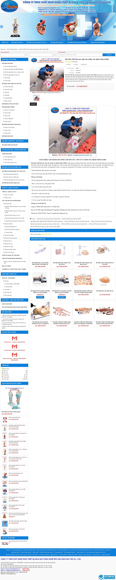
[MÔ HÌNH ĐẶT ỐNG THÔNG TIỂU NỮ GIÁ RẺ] (61, 251)
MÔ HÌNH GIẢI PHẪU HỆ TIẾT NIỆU (18, 521)
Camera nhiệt (9, 232)
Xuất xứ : (72, 70)
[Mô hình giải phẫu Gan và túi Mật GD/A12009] (5, 494)
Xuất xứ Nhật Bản (8, 118)
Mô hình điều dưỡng (57, 42)
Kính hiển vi (7, 289)
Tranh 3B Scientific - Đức (10, 162)
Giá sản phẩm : (71, 86)
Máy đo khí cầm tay (9, 252)
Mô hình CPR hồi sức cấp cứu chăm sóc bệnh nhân (74, 224)
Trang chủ (5, 42)
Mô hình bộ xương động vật (51, 46)
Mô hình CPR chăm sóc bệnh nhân (98, 224)
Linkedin (84, 64)
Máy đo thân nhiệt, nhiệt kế (12, 229)
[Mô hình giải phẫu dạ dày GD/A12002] (5, 486)
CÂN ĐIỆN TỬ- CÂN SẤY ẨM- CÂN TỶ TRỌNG (14, 269)
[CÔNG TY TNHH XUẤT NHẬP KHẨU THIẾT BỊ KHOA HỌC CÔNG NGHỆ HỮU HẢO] (58, 12)
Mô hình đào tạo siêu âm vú (104, 291)
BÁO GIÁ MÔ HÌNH (7, 304)
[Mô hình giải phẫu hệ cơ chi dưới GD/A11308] (5, 470)
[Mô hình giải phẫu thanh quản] (14, 398)
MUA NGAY (40, 297)
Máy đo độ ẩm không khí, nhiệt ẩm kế (15, 221)
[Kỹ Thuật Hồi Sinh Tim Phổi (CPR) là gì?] (5, 546)
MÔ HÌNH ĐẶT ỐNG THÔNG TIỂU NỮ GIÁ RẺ (61, 263)
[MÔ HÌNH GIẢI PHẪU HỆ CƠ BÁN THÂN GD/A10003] (5, 446)
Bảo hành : (72, 72)
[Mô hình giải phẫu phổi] (5, 422)
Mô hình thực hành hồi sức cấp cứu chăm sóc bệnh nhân (45, 224)
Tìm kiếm (109, 54)
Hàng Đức (6, 95)
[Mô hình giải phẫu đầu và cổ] (5, 478)
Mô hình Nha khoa (7, 136)
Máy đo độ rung (8, 243)
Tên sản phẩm (61, 52)
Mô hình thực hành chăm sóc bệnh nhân (101, 221)
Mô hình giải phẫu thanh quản (11, 411)
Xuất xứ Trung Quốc (9, 110)
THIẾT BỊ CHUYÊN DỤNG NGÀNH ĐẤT (12, 258)
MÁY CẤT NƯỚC (6, 266)
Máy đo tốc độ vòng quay (10, 238)
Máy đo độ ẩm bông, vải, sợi (13, 215)
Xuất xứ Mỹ (7, 77)
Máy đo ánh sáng (8, 246)
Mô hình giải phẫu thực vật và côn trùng (14, 180)
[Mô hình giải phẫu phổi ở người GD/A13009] (5, 510)
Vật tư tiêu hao (8, 295)
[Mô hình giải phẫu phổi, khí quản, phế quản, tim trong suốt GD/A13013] (5, 518)
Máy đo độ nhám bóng (10, 249)
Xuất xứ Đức (7, 112)
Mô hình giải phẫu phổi (14, 417)
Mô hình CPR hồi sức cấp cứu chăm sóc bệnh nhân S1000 (45, 226)
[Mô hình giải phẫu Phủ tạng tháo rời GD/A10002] (5, 438)
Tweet (76, 64)
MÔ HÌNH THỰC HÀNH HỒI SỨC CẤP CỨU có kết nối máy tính (47, 221)
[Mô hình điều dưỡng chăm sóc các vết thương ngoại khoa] (83, 279)
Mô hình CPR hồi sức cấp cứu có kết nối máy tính (77, 221)
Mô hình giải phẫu (16, 42)
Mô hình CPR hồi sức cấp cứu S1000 (71, 218)
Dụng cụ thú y (7, 197)
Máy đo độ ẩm (8, 203)
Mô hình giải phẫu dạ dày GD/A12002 (18, 481)
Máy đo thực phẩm (9, 235)
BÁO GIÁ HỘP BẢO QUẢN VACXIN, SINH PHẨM (14, 307)
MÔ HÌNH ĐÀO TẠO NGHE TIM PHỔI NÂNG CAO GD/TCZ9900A (61, 291)
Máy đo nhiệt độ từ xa (11, 226)
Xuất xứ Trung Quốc (9, 127)
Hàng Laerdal (7, 100)
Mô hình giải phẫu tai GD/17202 (17, 529)
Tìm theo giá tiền (5, 52)
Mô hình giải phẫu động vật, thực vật (27, 46)
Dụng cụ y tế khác (8, 194)
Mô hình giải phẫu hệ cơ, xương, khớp (14, 72)
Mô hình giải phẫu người (10, 66)
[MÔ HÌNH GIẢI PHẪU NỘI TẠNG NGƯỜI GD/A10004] (5, 430)
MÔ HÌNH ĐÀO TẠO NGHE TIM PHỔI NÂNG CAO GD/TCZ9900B (40, 291)
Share (69, 64)
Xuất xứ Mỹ (7, 115)
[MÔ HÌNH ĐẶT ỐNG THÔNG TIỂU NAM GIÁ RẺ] (83, 251)
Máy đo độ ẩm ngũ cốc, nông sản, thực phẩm (15, 211)
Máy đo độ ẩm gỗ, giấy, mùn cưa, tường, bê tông (15, 207)
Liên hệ (76, 46)
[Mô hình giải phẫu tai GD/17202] (5, 534)
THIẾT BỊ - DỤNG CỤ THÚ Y (9, 191)
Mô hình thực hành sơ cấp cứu (36, 42)
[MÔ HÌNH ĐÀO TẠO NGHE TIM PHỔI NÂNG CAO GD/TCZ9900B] (40, 279)
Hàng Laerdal (7, 121)
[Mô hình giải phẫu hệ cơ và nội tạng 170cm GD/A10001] (5, 454)
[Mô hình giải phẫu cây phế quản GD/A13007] (5, 502)
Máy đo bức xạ (8, 241)
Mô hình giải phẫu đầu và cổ (16, 473)
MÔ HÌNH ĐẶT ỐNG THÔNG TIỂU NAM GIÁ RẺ (83, 263)
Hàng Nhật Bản (8, 98)
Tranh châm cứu (7, 46)
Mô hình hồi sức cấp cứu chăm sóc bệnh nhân (48, 218)
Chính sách (67, 46)
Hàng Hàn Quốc (8, 89)
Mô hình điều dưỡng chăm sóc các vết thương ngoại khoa (83, 291)
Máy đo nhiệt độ (8, 223)
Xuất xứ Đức (7, 80)
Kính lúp (6, 281)
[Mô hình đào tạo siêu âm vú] (104, 279)
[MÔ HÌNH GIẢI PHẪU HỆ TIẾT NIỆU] (5, 526)
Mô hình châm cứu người (10, 145)
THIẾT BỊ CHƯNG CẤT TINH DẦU (10, 255)
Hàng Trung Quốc (8, 86)
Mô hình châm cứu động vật (11, 177)
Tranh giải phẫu (7, 153)
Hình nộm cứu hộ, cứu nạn (10, 103)
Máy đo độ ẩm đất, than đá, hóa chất (15, 218)
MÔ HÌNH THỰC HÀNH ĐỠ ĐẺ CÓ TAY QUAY (105, 263)
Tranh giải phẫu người (98, 42)
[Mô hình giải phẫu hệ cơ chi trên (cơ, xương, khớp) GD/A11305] (5, 462)
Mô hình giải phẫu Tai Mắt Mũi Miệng (13, 69)
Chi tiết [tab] (33, 104)
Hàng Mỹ (6, 92)
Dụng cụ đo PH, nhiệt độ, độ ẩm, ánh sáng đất (15, 262)
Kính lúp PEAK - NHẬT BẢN (12, 284)
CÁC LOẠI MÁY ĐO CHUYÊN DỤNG (11, 200)
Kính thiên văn (8, 292)
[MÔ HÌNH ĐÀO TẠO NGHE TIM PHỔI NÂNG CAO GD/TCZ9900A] (61, 279)
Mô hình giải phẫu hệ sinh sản (11, 75)
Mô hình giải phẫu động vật (11, 174)
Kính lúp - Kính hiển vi (8, 278)
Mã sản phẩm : (71, 68)
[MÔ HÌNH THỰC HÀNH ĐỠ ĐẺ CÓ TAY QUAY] (104, 251)
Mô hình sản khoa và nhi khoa (77, 42)
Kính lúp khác (9, 286)
